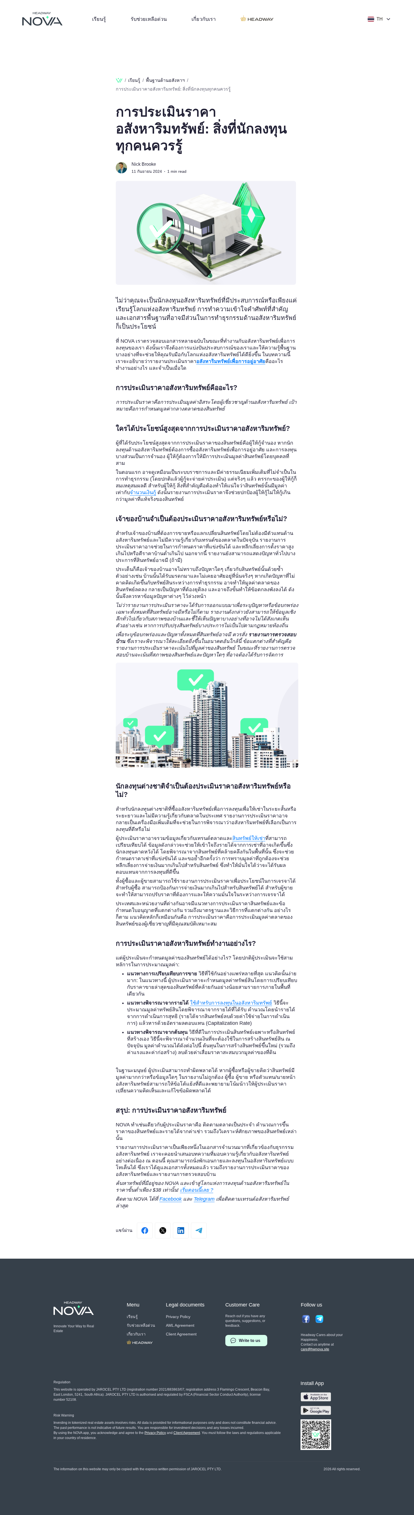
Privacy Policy (178, 1316)
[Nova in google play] (316, 1410)
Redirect (257, 19)
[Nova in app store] (316, 1396)
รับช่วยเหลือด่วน (149, 19)
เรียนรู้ (99, 19)
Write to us (249, 1340)
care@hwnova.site (315, 1349)
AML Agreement (180, 1325)
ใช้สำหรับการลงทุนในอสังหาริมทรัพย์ (231, 1003)
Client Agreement (181, 1334)
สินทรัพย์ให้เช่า (248, 838)
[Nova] (42, 19)
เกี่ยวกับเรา (204, 19)
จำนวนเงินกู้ (143, 492)
